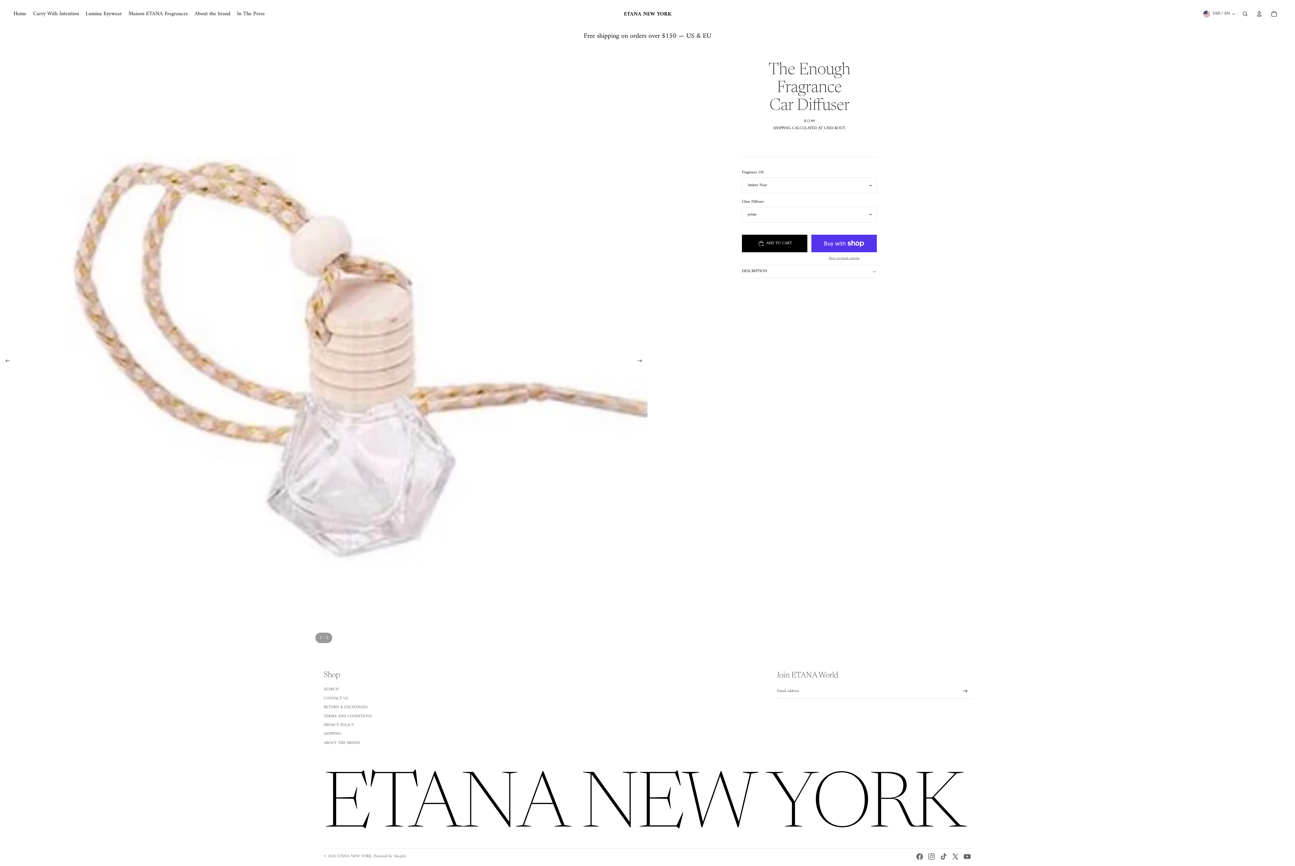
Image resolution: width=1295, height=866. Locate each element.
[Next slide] (642, 361)
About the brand (342, 743)
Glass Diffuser (753, 201)
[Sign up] (965, 691)
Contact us (336, 698)
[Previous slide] (5, 361)
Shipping (332, 734)
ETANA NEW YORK (354, 856)
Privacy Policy (339, 725)
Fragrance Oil (753, 172)
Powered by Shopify (390, 856)
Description (754, 271)
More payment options (844, 258)
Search (331, 689)
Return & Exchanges (346, 707)
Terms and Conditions (348, 716)
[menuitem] (19, 13)
